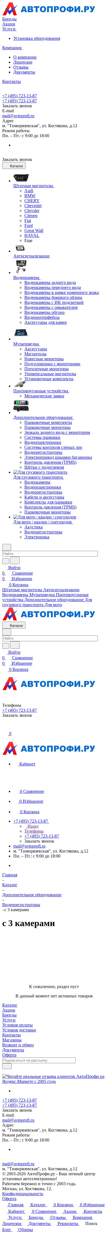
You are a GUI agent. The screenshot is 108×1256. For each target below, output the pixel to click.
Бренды (9, 1015)
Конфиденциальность (22, 1193)
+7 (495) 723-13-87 (19, 95)
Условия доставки (19, 1030)
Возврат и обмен (18, 1045)
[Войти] (4, 727)
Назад (32, 826)
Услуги (9, 1020)
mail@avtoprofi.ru (18, 115)
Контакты (11, 1035)
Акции (8, 1010)
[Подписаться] (7, 1066)
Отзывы (21, 67)
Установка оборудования (36, 38)
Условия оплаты (17, 1025)
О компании (25, 57)
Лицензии (22, 62)
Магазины (12, 1040)
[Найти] (15, 560)
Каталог (9, 1005)
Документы (24, 72)
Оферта (9, 1054)
